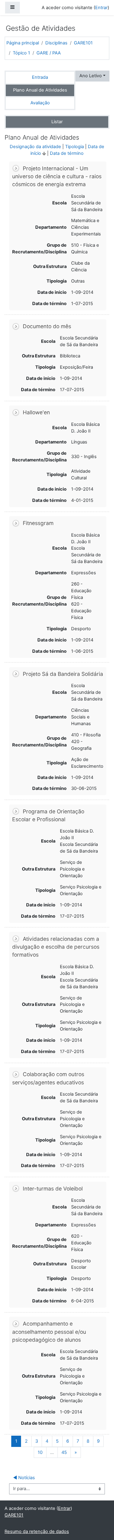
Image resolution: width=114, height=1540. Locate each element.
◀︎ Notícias (24, 1477)
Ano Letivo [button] (90, 75)
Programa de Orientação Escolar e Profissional (48, 815)
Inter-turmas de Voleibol (53, 1188)
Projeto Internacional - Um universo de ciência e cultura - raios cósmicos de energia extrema (57, 176)
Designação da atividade (35, 146)
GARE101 (83, 43)
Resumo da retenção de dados (37, 1531)
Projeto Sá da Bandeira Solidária (63, 674)
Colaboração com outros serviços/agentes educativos (48, 1078)
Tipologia (74, 146)
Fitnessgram (38, 523)
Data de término (67, 153)
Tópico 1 (21, 53)
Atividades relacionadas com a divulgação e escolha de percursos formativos (55, 947)
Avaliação (40, 103)
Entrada (40, 77)
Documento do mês (47, 326)
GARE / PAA (48, 53)
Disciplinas (56, 43)
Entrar (101, 7)
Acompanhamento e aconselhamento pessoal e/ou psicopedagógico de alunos (49, 1331)
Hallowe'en (36, 412)
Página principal (22, 43)
